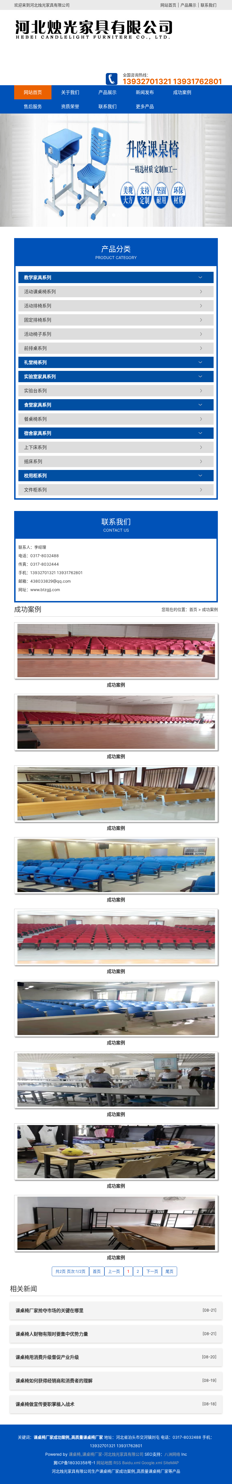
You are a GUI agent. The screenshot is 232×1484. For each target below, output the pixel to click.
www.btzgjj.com (45, 589)
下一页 (152, 1271)
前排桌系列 (35, 348)
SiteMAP (171, 1462)
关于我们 (70, 92)
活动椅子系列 (37, 334)
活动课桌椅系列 (40, 291)
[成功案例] (116, 650)
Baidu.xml (131, 1462)
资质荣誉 (70, 106)
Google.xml (151, 1462)
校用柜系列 (35, 475)
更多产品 (145, 106)
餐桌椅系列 (35, 419)
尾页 (169, 1271)
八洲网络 (172, 1454)
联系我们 (208, 5)
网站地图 (104, 1462)
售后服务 (33, 106)
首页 (193, 609)
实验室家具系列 (40, 376)
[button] (17, 170)
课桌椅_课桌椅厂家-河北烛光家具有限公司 (106, 1454)
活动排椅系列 (37, 306)
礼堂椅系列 (35, 362)
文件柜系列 (35, 490)
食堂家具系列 (37, 405)
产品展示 (188, 5)
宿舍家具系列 (37, 433)
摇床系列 (33, 461)
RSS (117, 1462)
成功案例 (182, 92)
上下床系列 (35, 447)
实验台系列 (35, 391)
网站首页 (168, 5)
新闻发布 (145, 92)
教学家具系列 (37, 277)
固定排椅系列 (37, 320)
